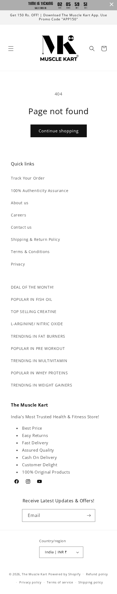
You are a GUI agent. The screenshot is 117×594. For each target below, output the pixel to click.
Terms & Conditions (30, 251)
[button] (11, 49)
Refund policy (97, 574)
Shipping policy (90, 582)
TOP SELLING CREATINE (34, 311)
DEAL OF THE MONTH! (32, 287)
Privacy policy (30, 582)
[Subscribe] (89, 515)
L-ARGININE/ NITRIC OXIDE (37, 323)
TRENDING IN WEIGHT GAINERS (41, 385)
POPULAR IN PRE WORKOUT (38, 348)
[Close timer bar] (111, 4)
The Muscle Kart (34, 574)
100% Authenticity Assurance (39, 190)
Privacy (18, 264)
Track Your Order (28, 178)
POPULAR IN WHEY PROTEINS (39, 372)
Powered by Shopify (64, 574)
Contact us (21, 227)
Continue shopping (59, 130)
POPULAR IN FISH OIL (31, 299)
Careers (18, 215)
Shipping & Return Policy (35, 239)
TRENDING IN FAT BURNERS (38, 336)
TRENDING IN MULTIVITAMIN (39, 360)
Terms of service (60, 582)
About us (20, 202)
